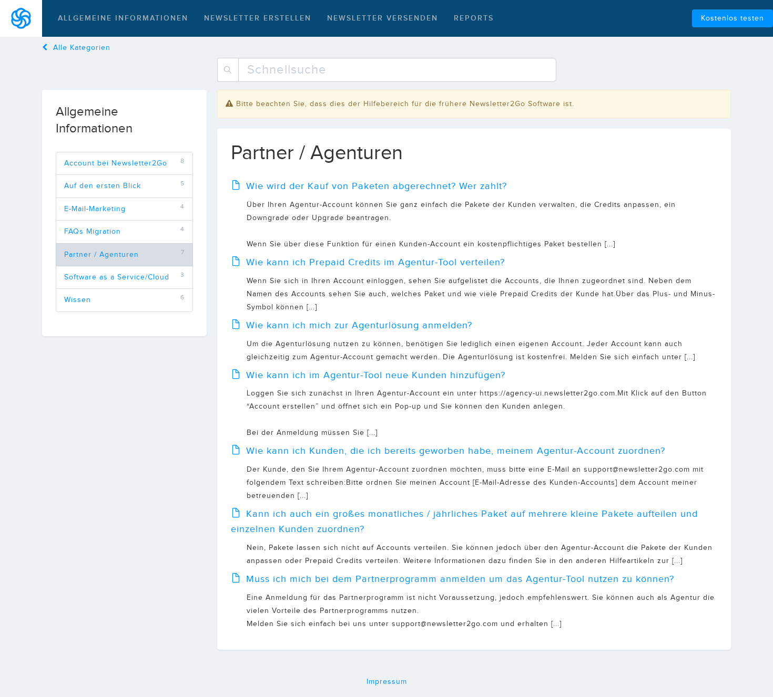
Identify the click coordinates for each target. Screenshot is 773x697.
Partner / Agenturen (101, 255)
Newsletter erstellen (257, 18)
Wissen (77, 300)
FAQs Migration (92, 231)
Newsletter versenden (382, 18)
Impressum (387, 682)
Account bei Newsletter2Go (115, 163)
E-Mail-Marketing (95, 209)
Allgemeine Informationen (123, 18)
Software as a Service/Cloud (116, 277)
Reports (474, 18)
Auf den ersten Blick (102, 186)
